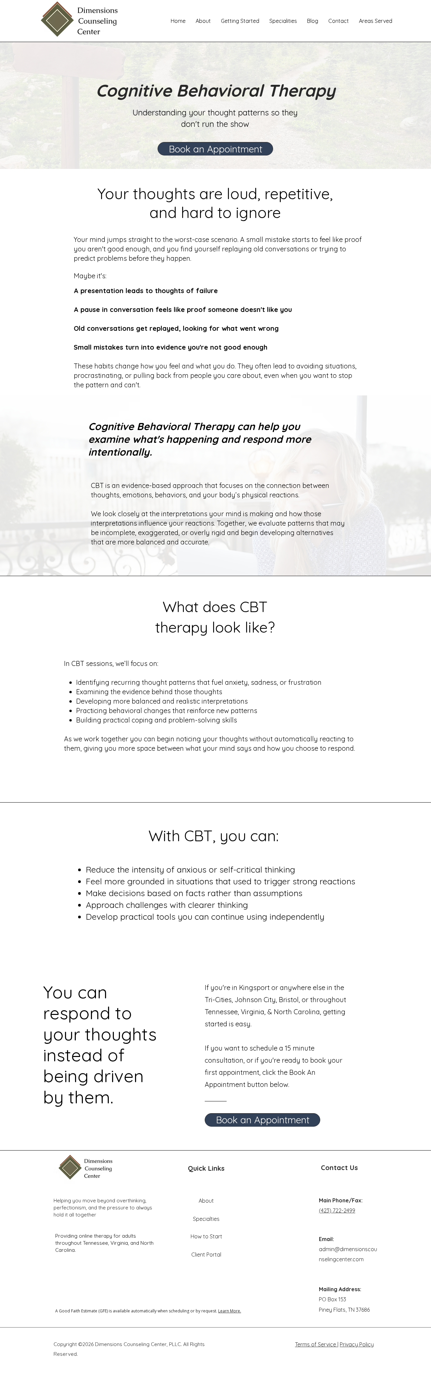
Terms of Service (316, 1344)
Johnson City (255, 999)
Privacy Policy (357, 1344)
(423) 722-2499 (337, 1210)
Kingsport (255, 987)
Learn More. (229, 1311)
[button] (240, 20)
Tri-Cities (218, 999)
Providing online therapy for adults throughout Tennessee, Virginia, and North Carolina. (104, 1243)
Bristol (289, 999)
